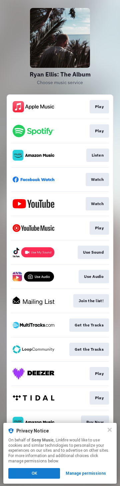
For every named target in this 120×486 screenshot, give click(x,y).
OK (34, 473)
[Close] (109, 430)
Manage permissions (86, 473)
